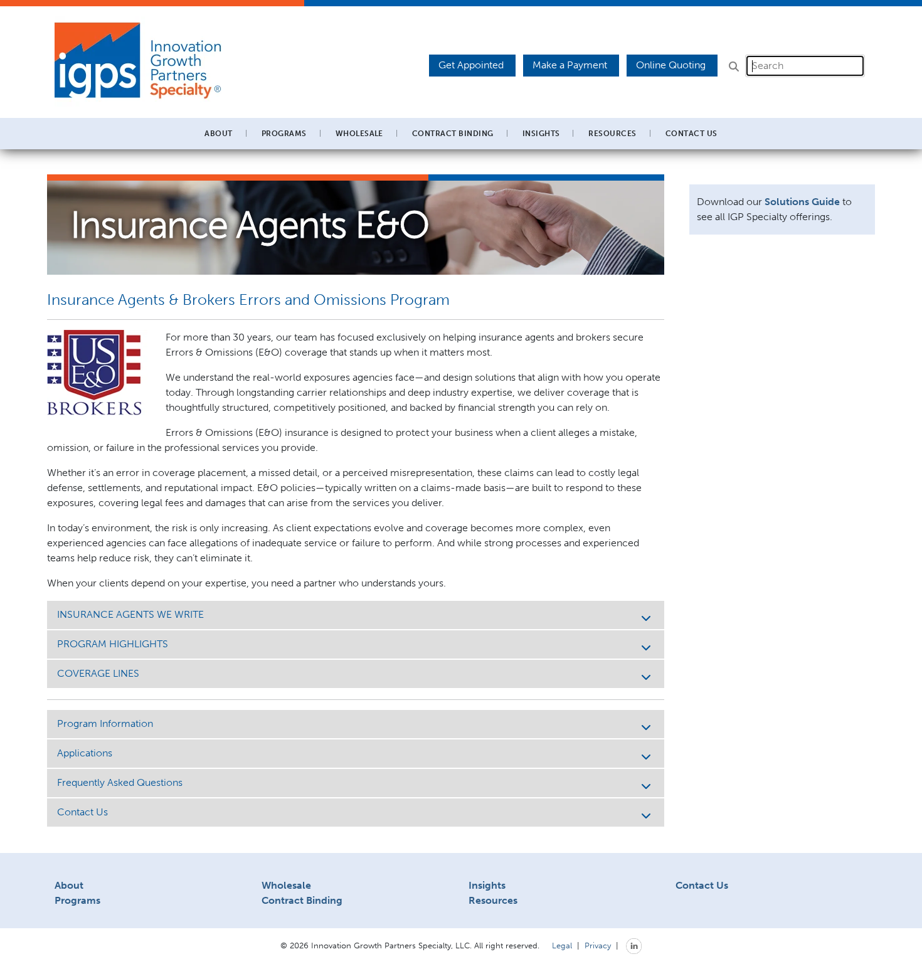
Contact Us (691, 133)
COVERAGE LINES (98, 673)
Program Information (105, 723)
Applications (84, 753)
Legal (562, 945)
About (69, 885)
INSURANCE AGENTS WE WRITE (130, 614)
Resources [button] (612, 133)
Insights (541, 133)
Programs (77, 900)
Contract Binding (453, 133)
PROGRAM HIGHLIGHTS (112, 644)
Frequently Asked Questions (120, 782)
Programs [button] (284, 133)
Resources (493, 900)
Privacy (598, 945)
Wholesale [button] (359, 133)
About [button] (218, 133)
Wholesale (286, 885)
